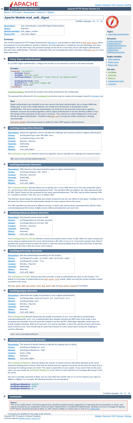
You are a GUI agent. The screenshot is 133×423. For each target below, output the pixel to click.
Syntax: (11, 135)
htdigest (95, 96)
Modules (98, 5)
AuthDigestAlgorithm (114, 41)
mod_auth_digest (18, 122)
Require (111, 78)
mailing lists (94, 409)
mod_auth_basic (90, 43)
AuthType (112, 75)
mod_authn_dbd (48, 286)
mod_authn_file (51, 279)
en (93, 21)
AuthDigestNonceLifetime (116, 46)
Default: (11, 138)
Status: (7, 28)
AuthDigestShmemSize (116, 52)
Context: (12, 141)
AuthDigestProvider (114, 48)
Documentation (29, 12)
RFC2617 (52, 43)
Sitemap (128, 5)
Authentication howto (116, 81)
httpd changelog (114, 59)
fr (98, 21)
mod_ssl (91, 50)
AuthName (112, 72)
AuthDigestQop (112, 50)
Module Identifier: (12, 31)
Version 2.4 (41, 12)
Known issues (113, 62)
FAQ (113, 5)
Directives (107, 5)
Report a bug (113, 65)
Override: (12, 144)
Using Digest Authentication (118, 34)
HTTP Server (17, 12)
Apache (7, 12)
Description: (9, 26)
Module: (12, 149)
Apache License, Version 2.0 (29, 418)
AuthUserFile (43, 96)
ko (101, 21)
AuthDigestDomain (114, 44)
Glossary (120, 5)
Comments (112, 84)
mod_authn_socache (68, 286)
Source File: (9, 34)
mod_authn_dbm (18, 286)
